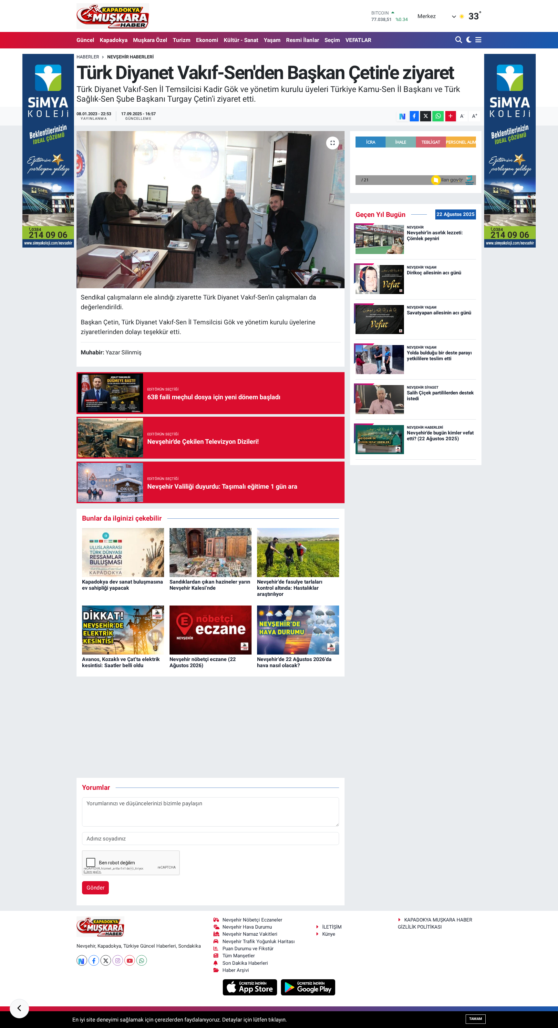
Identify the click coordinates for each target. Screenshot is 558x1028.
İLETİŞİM (332, 927)
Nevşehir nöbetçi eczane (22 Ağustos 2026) (203, 662)
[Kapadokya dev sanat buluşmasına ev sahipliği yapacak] (123, 552)
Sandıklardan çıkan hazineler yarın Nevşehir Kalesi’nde (210, 585)
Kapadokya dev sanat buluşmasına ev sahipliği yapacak (122, 585)
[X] (105, 960)
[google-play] (308, 987)
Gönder (96, 887)
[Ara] (459, 40)
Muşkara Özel (150, 40)
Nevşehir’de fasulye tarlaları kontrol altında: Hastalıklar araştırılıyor (289, 588)
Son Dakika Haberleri (245, 963)
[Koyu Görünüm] (468, 40)
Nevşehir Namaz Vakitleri (249, 934)
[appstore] (251, 987)
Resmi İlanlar (302, 40)
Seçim (332, 40)
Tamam (475, 1019)
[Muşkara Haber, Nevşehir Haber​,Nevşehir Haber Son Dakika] (113, 16)
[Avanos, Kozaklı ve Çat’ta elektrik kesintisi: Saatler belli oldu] (123, 629)
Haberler (88, 56)
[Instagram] (117, 960)
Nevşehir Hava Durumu (247, 927)
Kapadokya (114, 40)
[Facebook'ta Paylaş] (414, 116)
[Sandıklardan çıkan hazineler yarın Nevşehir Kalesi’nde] (211, 552)
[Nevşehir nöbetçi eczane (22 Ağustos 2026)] (211, 629)
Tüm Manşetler (238, 956)
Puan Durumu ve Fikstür (248, 949)
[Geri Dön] (19, 1008)
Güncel (85, 40)
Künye (328, 934)
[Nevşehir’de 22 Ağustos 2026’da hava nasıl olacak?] (298, 629)
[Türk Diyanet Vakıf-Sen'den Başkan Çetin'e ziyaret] (211, 209)
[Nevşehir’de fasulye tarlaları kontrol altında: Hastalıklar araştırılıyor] (298, 552)
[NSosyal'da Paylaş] (402, 116)
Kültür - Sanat (241, 40)
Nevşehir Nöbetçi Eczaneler (252, 920)
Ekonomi (207, 40)
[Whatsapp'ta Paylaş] (438, 116)
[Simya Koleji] (48, 150)
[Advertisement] (210, 727)
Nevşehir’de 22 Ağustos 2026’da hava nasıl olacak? (294, 662)
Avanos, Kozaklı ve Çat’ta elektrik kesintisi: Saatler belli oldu (121, 662)
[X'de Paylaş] (425, 116)
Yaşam (272, 40)
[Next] (82, 960)
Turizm (182, 40)
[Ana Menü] (477, 40)
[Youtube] (129, 960)
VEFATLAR (358, 40)
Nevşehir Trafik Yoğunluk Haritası (258, 941)
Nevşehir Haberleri (130, 56)
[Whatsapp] (141, 960)
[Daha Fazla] (450, 116)
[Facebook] (93, 960)
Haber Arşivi (235, 970)
